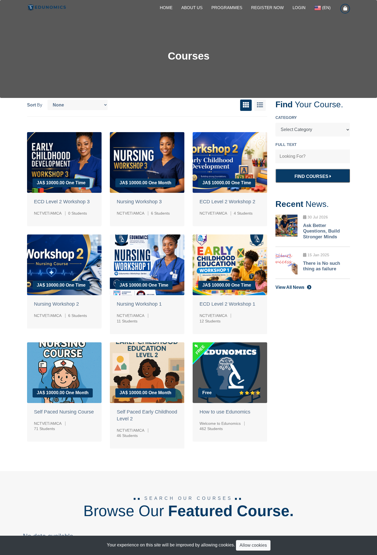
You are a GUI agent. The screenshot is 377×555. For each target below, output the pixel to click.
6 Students (160, 213)
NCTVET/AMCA (48, 213)
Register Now (267, 7)
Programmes (226, 7)
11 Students (127, 321)
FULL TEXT (286, 144)
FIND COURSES (312, 176)
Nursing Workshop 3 (139, 201)
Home (166, 7)
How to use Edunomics (225, 412)
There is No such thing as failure (321, 266)
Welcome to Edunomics (220, 423)
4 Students (243, 213)
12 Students (210, 321)
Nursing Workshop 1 (139, 304)
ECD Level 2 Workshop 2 (227, 201)
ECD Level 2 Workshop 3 (62, 201)
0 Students (77, 213)
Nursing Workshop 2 (56, 304)
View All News (290, 287)
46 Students (127, 435)
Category (286, 117)
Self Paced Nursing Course (64, 412)
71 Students (44, 428)
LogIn (299, 7)
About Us (192, 7)
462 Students (211, 428)
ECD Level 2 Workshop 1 (227, 304)
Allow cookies (253, 545)
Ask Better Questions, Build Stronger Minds (321, 231)
